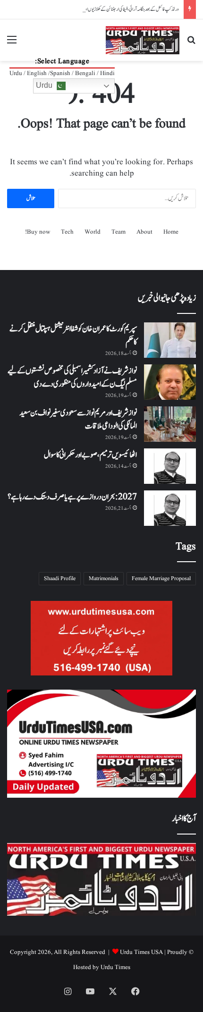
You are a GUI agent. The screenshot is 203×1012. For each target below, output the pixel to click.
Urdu (45, 85)
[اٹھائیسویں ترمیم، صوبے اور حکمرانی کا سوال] (170, 466)
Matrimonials (103, 578)
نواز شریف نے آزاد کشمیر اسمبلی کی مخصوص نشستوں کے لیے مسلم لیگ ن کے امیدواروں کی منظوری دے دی (72, 377)
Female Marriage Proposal (161, 578)
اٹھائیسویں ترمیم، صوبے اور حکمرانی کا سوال (90, 455)
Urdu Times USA (141, 952)
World (93, 232)
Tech (67, 232)
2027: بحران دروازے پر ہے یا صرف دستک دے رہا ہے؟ (72, 497)
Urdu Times (115, 967)
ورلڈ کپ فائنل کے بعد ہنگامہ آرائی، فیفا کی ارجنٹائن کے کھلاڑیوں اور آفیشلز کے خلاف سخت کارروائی (109, 9)
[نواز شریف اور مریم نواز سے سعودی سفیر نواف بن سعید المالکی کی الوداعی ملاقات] (170, 424)
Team (118, 232)
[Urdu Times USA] (142, 40)
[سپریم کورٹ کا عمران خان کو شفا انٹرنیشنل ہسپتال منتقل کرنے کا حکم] (170, 340)
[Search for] (191, 43)
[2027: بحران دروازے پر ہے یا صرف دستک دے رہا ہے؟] (170, 508)
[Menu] (12, 43)
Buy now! (37, 232)
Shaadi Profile (60, 578)
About (144, 232)
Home (170, 232)
